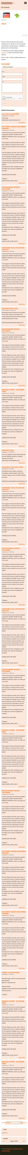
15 (15, 1123)
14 (13, 1123)
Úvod (2, 19)
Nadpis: (3, 76)
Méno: (3, 71)
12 (8, 1123)
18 (22, 1123)
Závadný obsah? (17, 1149)
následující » (23, 1122)
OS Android (5, 7)
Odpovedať (22, 122)
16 (17, 1123)
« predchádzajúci (6, 1122)
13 (10, 1123)
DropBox (3, 52)
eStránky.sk (9, 1149)
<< (4, 1141)
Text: (3, 81)
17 (20, 1123)
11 (6, 1123)
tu (9, 57)
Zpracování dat (6, 1150)
